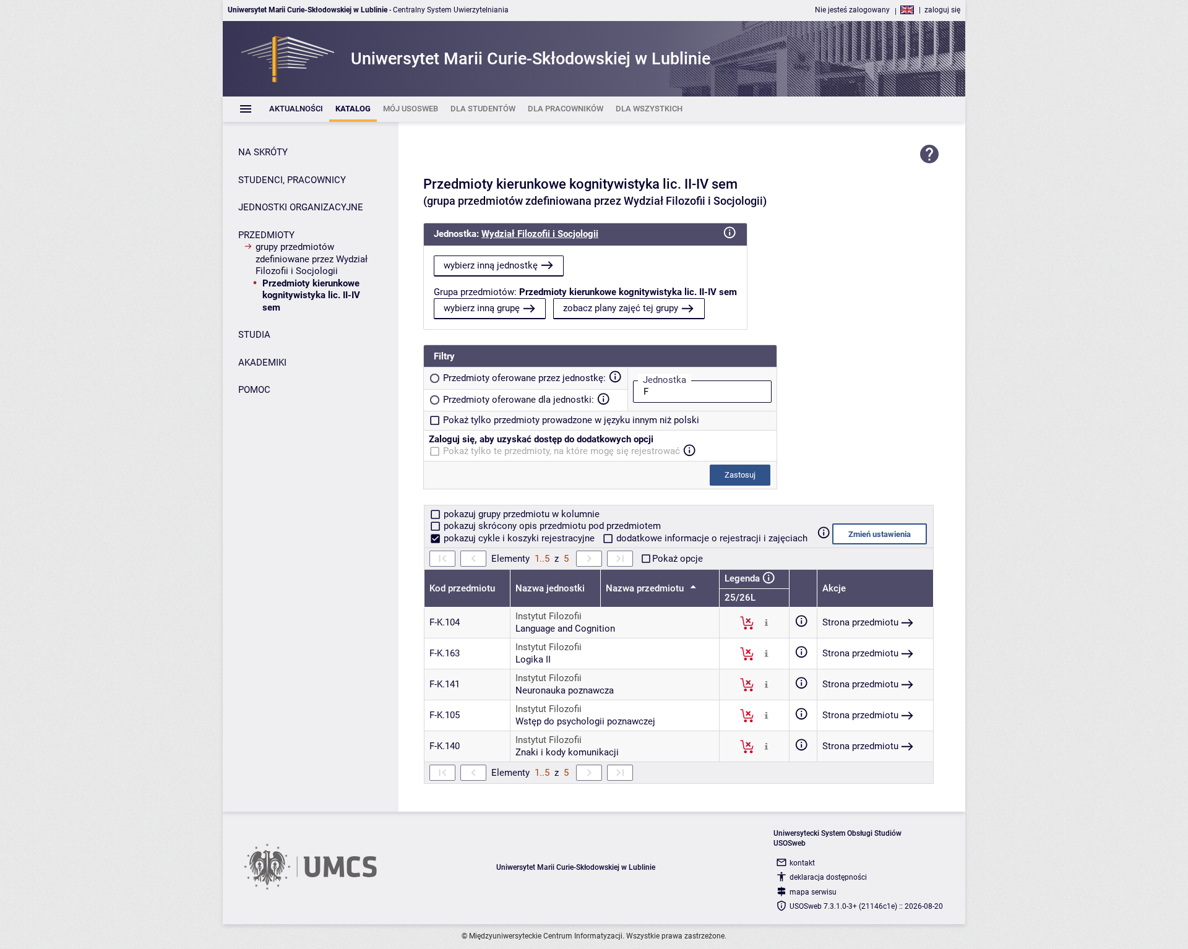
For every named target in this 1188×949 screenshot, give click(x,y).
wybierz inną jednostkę (491, 265)
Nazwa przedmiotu (646, 588)
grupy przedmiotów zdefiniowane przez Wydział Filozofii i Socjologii (312, 259)
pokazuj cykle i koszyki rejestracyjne (519, 538)
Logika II (533, 659)
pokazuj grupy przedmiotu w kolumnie (520, 514)
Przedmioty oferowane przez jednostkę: (524, 378)
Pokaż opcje (677, 558)
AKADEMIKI (262, 362)
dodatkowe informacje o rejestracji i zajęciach (710, 538)
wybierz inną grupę (482, 308)
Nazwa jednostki (550, 588)
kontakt (802, 863)
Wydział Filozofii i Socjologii (539, 233)
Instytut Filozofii (548, 616)
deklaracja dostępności (828, 877)
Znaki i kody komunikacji (567, 752)
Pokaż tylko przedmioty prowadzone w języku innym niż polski (571, 420)
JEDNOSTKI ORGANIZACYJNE (300, 207)
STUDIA (254, 334)
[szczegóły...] (766, 622)
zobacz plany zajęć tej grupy (620, 308)
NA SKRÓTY (263, 152)
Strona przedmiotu (860, 622)
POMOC (254, 389)
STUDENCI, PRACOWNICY (292, 180)
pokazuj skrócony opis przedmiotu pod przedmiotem (551, 525)
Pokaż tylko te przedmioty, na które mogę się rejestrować (561, 451)
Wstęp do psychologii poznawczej (585, 721)
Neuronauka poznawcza (564, 690)
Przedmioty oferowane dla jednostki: (518, 399)
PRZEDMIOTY (266, 235)
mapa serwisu (813, 892)
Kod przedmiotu (462, 588)
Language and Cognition (565, 628)
